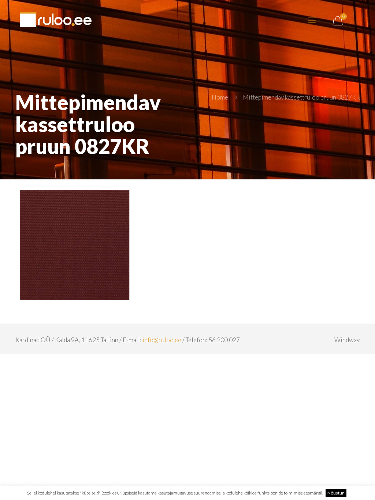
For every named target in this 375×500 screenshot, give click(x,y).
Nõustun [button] (336, 493)
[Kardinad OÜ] (56, 20)
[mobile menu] (311, 20)
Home (220, 97)
